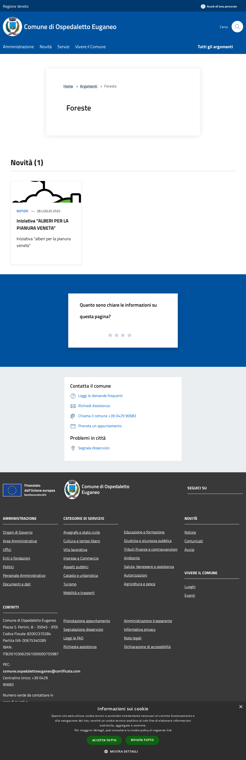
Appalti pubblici (75, 567)
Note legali (132, 638)
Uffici (7, 549)
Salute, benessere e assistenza (149, 566)
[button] (123, 751)
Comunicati (193, 541)
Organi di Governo (17, 532)
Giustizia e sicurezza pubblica (148, 541)
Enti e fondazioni (16, 558)
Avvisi (189, 549)
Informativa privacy (140, 629)
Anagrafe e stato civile (81, 532)
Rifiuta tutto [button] (142, 740)
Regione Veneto (15, 6)
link (169, 730)
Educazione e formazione (144, 532)
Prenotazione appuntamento (86, 621)
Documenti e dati (17, 584)
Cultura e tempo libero (81, 541)
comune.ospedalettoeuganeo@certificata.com (41, 671)
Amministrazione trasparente (148, 621)
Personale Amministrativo (24, 575)
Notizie (22, 210)
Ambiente (132, 558)
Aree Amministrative (20, 541)
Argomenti (88, 86)
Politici (8, 567)
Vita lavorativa (75, 549)
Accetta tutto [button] (104, 740)
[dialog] (123, 731)
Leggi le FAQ (73, 638)
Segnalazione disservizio (83, 629)
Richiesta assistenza (80, 646)
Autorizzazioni (135, 575)
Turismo (69, 584)
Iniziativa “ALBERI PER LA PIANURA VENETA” (42, 224)
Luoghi (190, 587)
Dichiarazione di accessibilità (147, 646)
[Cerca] (237, 26)
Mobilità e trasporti (79, 593)
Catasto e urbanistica (80, 575)
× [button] (240, 707)
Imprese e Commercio (80, 558)
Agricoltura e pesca (139, 584)
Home (68, 86)
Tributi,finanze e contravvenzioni (151, 549)
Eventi (189, 595)
